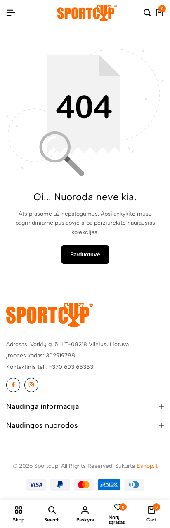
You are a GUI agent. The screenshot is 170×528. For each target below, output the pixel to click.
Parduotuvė (85, 254)
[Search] (147, 13)
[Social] (13, 385)
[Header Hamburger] (10, 13)
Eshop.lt (147, 465)
